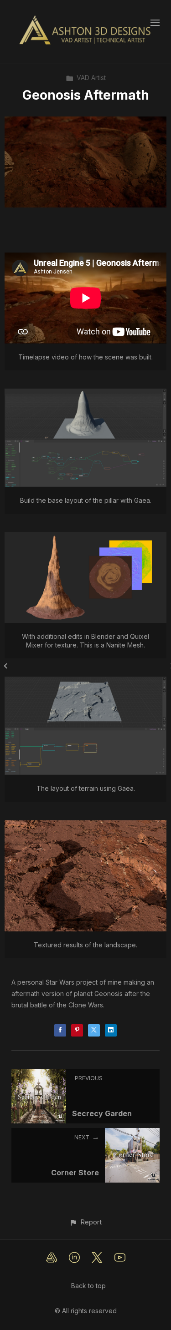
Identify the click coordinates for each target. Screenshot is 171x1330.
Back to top (88, 1286)
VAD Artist (91, 77)
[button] (85, 1222)
